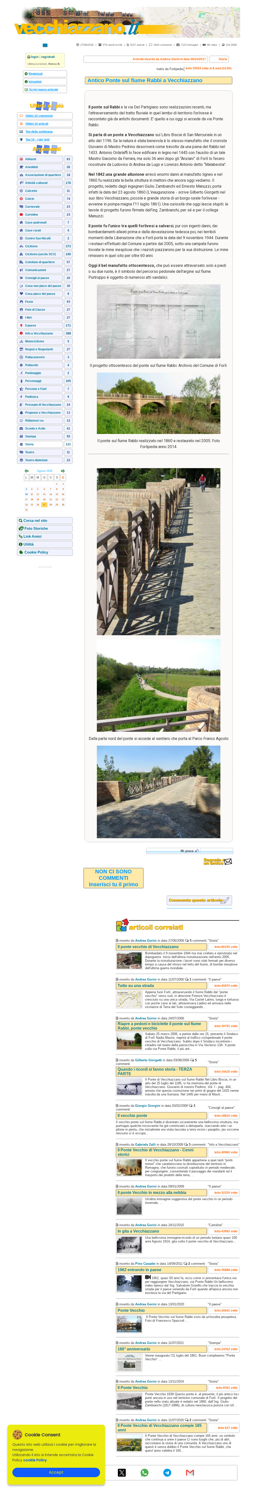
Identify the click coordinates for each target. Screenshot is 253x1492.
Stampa (30, 436)
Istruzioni (35, 81)
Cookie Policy (36, 552)
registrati (48, 57)
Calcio (29, 199)
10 (26, 494)
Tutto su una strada (136, 986)
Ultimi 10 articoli (36, 124)
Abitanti (30, 159)
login (35, 57)
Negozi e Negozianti (39, 349)
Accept (56, 1472)
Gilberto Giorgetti (148, 1060)
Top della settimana (39, 131)
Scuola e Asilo (35, 428)
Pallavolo (31, 365)
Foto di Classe (35, 309)
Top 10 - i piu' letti (37, 139)
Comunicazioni (35, 270)
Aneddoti (31, 167)
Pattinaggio (33, 373)
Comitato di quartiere (40, 262)
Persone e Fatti (35, 389)
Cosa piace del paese (40, 294)
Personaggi (33, 381)
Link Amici (32, 536)
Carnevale (32, 206)
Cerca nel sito (35, 520)
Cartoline (31, 214)
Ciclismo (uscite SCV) (40, 254)
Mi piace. (188, 851)
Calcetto (31, 191)
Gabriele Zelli (145, 1144)
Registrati (35, 74)
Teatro (29, 452)
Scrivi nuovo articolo (43, 89)
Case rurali (33, 230)
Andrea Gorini (146, 940)
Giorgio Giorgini (147, 1106)
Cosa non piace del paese (43, 286)
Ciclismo (31, 246)
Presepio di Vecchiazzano (43, 404)
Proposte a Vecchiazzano (43, 412)
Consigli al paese (37, 278)
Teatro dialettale (36, 460)
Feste (29, 301)
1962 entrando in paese (139, 1270)
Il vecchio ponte (132, 1115)
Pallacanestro (35, 357)
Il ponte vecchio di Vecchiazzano (148, 947)
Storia (29, 444)
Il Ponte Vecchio (133, 1388)
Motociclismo (34, 341)
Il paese (30, 325)
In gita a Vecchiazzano (138, 1231)
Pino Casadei (145, 1263)
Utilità (28, 544)
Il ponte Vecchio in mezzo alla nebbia (152, 1192)
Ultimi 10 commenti (39, 116)
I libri (28, 317)
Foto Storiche (36, 528)
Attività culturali (36, 183)
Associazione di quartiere (43, 175)
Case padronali (35, 222)
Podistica (31, 397)
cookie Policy (35, 1460)
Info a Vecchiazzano (39, 333)
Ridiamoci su (34, 420)
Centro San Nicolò (38, 238)
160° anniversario (134, 1349)
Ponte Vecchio (131, 1310)
